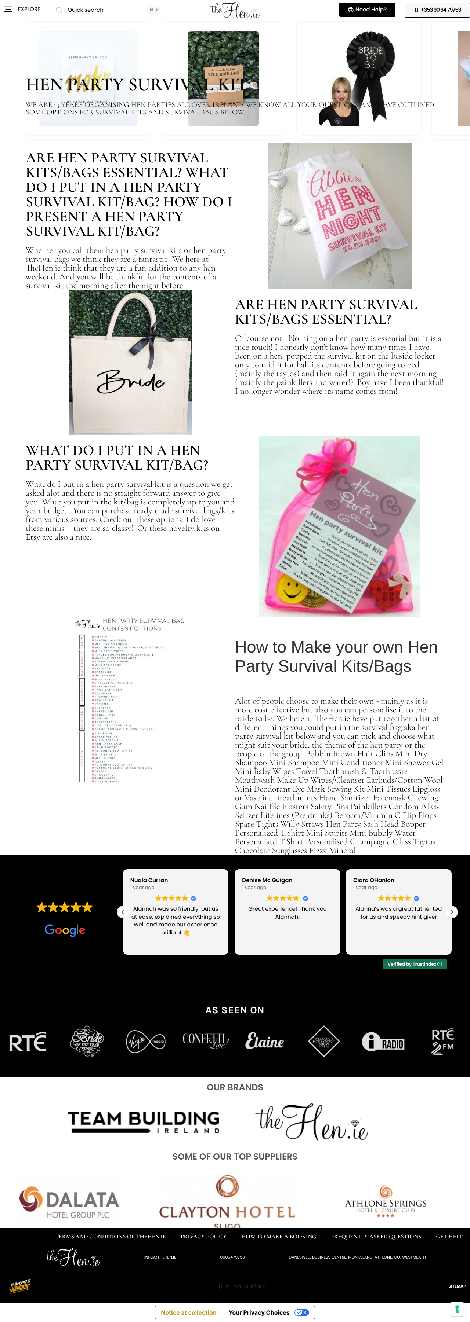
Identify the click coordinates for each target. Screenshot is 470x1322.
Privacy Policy (204, 1236)
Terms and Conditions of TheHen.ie (110, 1236)
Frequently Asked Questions (376, 1236)
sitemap (457, 1286)
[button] (451, 912)
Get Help (449, 1236)
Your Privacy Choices (259, 1312)
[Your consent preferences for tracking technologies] (457, 1309)
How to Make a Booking (278, 1236)
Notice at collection (188, 1312)
